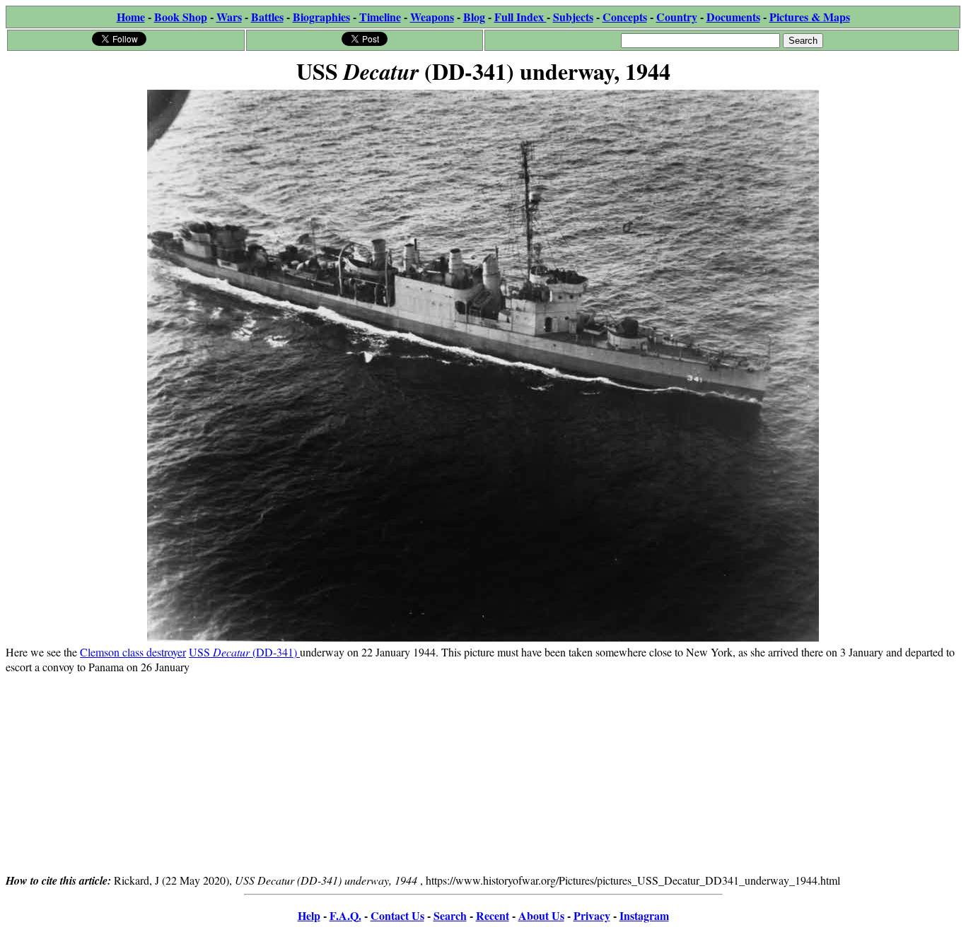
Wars (229, 16)
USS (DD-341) (244, 651)
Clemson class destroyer (133, 651)
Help (309, 915)
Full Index (520, 16)
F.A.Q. (345, 915)
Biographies (321, 16)
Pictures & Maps (809, 16)
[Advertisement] (483, 773)
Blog (474, 16)
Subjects (573, 16)
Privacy (592, 915)
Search (450, 915)
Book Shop (180, 16)
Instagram (644, 915)
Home (131, 16)
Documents (733, 16)
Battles (267, 16)
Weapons (432, 16)
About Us (541, 915)
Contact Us (397, 915)
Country (676, 16)
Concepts (625, 16)
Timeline (380, 16)
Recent (492, 915)
